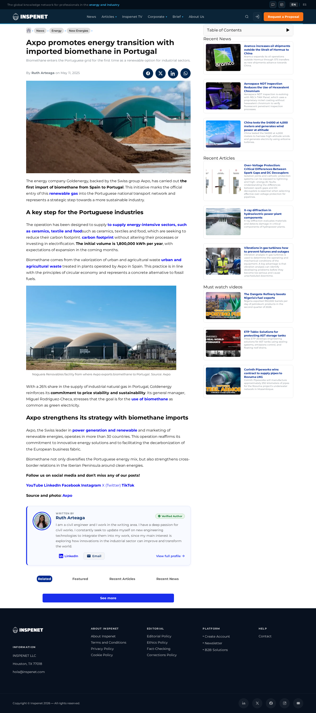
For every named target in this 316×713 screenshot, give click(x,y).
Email (96, 556)
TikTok (128, 485)
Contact (265, 636)
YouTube (34, 485)
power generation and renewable (104, 430)
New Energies (78, 30)
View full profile (168, 556)
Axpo (67, 495)
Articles (108, 17)
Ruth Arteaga (43, 73)
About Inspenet (103, 636)
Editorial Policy (159, 636)
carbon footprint (98, 237)
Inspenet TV (132, 17)
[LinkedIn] (244, 703)
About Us (196, 17)
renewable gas (63, 193)
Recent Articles (122, 579)
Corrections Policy (162, 655)
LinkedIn (52, 485)
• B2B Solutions (215, 650)
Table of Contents (224, 30)
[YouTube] (298, 703)
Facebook (71, 485)
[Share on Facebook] (148, 73)
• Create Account (216, 636)
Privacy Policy (102, 649)
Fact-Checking (158, 649)
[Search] (247, 17)
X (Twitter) (111, 485)
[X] (257, 703)
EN (293, 4)
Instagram (91, 485)
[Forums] (273, 4)
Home (28, 31)
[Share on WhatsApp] (185, 73)
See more (108, 598)
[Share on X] (160, 73)
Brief (177, 17)
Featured (80, 579)
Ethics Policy (157, 642)
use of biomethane (149, 399)
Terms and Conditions (108, 642)
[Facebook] (271, 703)
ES (305, 4)
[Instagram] (284, 703)
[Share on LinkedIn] (173, 73)
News (91, 17)
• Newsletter (212, 643)
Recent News (167, 579)
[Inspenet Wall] (282, 4)
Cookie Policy (102, 655)
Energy (57, 30)
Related (44, 579)
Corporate (156, 17)
